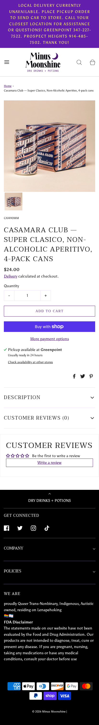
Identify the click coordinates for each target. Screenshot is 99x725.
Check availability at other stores (30, 362)
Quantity (11, 286)
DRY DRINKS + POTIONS (49, 500)
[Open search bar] (79, 62)
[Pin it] (90, 376)
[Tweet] (82, 376)
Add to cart (50, 311)
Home (8, 86)
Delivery (10, 276)
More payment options (49, 339)
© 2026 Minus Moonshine (49, 711)
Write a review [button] (49, 462)
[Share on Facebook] (73, 376)
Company (13, 548)
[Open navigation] (6, 62)
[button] (13, 201)
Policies (12, 571)
